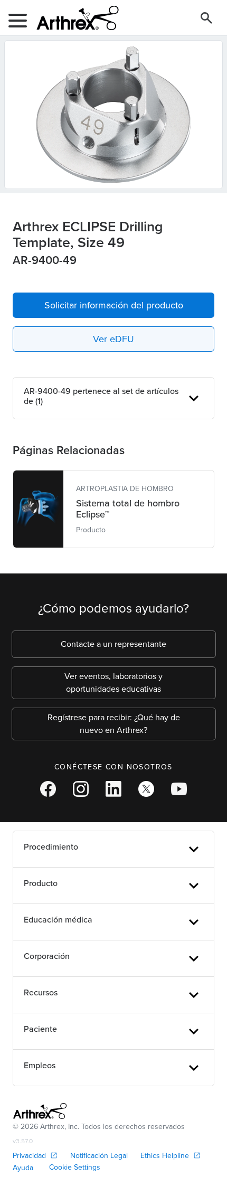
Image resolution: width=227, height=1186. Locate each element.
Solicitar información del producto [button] (113, 305)
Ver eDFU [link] (113, 339)
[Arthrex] (73, 18)
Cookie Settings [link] (74, 1167)
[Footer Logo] (40, 1111)
